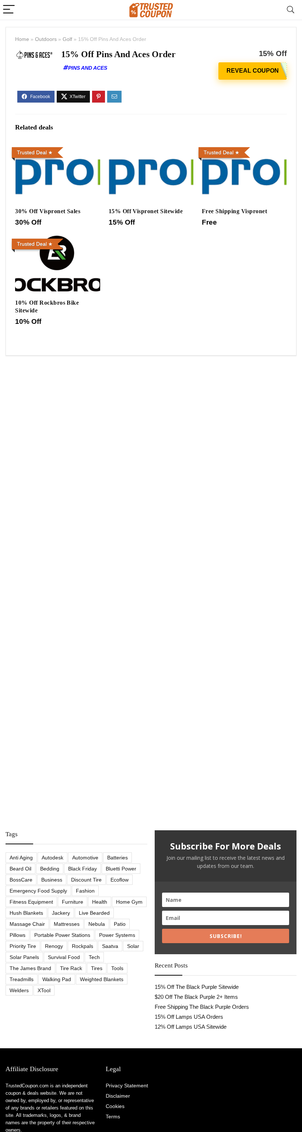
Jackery (61, 913)
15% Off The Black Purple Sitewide (197, 987)
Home (22, 39)
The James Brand (30, 968)
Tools (117, 968)
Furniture (72, 902)
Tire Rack (71, 968)
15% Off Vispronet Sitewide (146, 211)
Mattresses (67, 924)
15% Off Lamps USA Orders (189, 1017)
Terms (113, 1116)
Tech (94, 957)
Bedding (49, 869)
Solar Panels (24, 957)
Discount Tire (86, 880)
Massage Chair (27, 924)
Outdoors (46, 39)
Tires (96, 968)
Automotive (85, 858)
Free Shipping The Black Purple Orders (202, 1007)
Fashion (85, 891)
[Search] (290, 10)
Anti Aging (21, 858)
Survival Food (64, 957)
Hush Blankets (26, 913)
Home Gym (129, 902)
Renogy (54, 946)
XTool (44, 990)
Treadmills (22, 979)
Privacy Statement (127, 1085)
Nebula (96, 924)
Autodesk (52, 858)
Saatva (110, 946)
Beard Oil (20, 869)
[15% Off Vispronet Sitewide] (151, 149)
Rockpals (82, 946)
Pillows (17, 935)
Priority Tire (23, 946)
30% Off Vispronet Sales (47, 211)
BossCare (21, 880)
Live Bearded (94, 913)
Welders (19, 990)
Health (99, 902)
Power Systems (117, 935)
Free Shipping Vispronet (234, 211)
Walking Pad (56, 979)
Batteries (117, 858)
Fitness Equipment (31, 902)
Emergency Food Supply (38, 891)
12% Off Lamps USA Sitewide (190, 1027)
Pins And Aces (87, 68)
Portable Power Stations (62, 935)
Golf (67, 39)
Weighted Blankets (101, 979)
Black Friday (82, 869)
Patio (120, 924)
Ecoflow (119, 880)
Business (51, 880)
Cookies (115, 1106)
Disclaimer (118, 1096)
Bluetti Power (121, 869)
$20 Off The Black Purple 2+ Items (196, 997)
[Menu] (9, 10)
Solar (133, 946)
